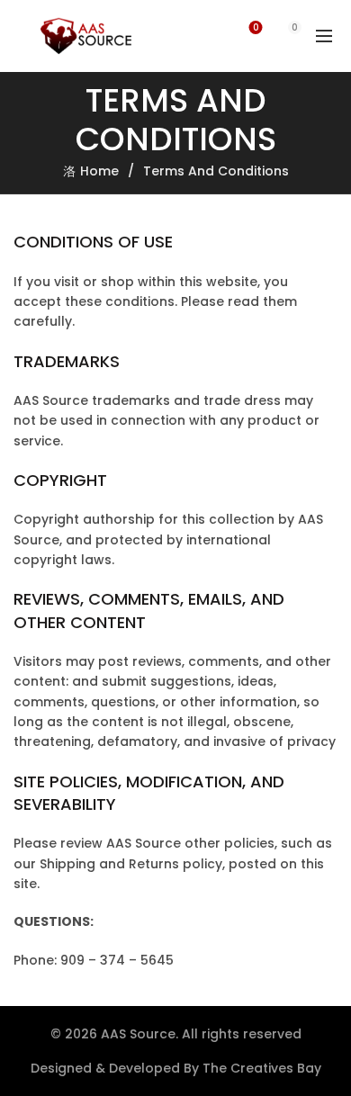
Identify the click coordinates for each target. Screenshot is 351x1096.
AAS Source (138, 1034)
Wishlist (255, 28)
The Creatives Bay (261, 1068)
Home (99, 171)
